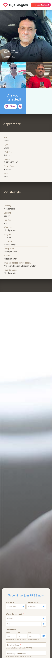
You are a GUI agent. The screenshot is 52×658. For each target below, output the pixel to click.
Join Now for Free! (41, 5)
